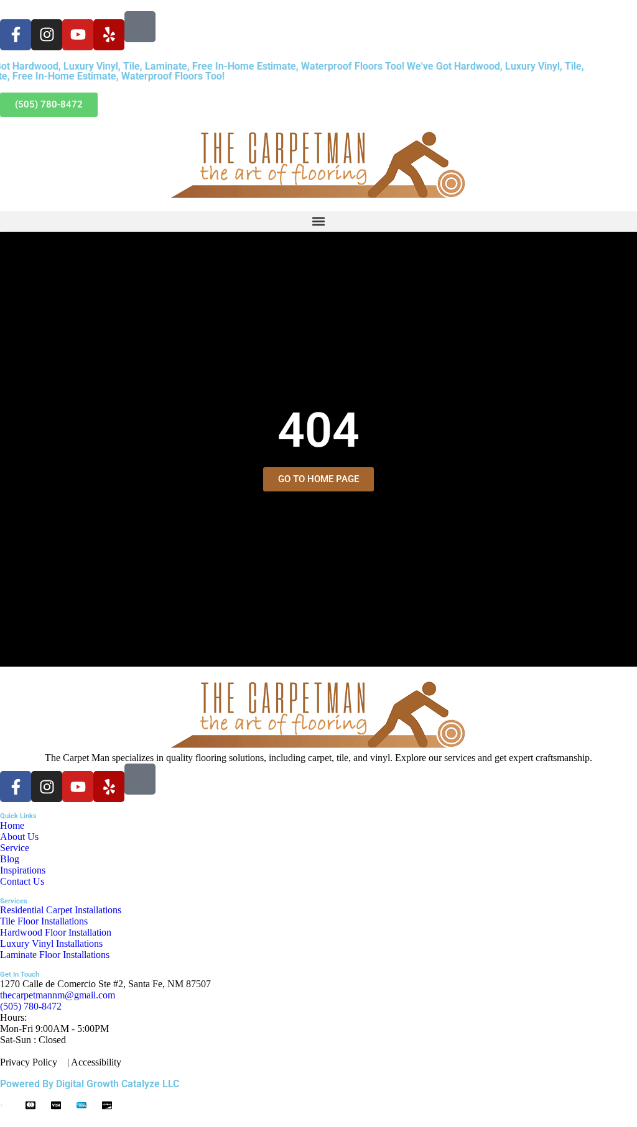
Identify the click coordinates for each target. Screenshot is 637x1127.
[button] (318, 221)
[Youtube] (77, 34)
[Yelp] (108, 34)
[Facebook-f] (15, 34)
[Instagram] (46, 34)
